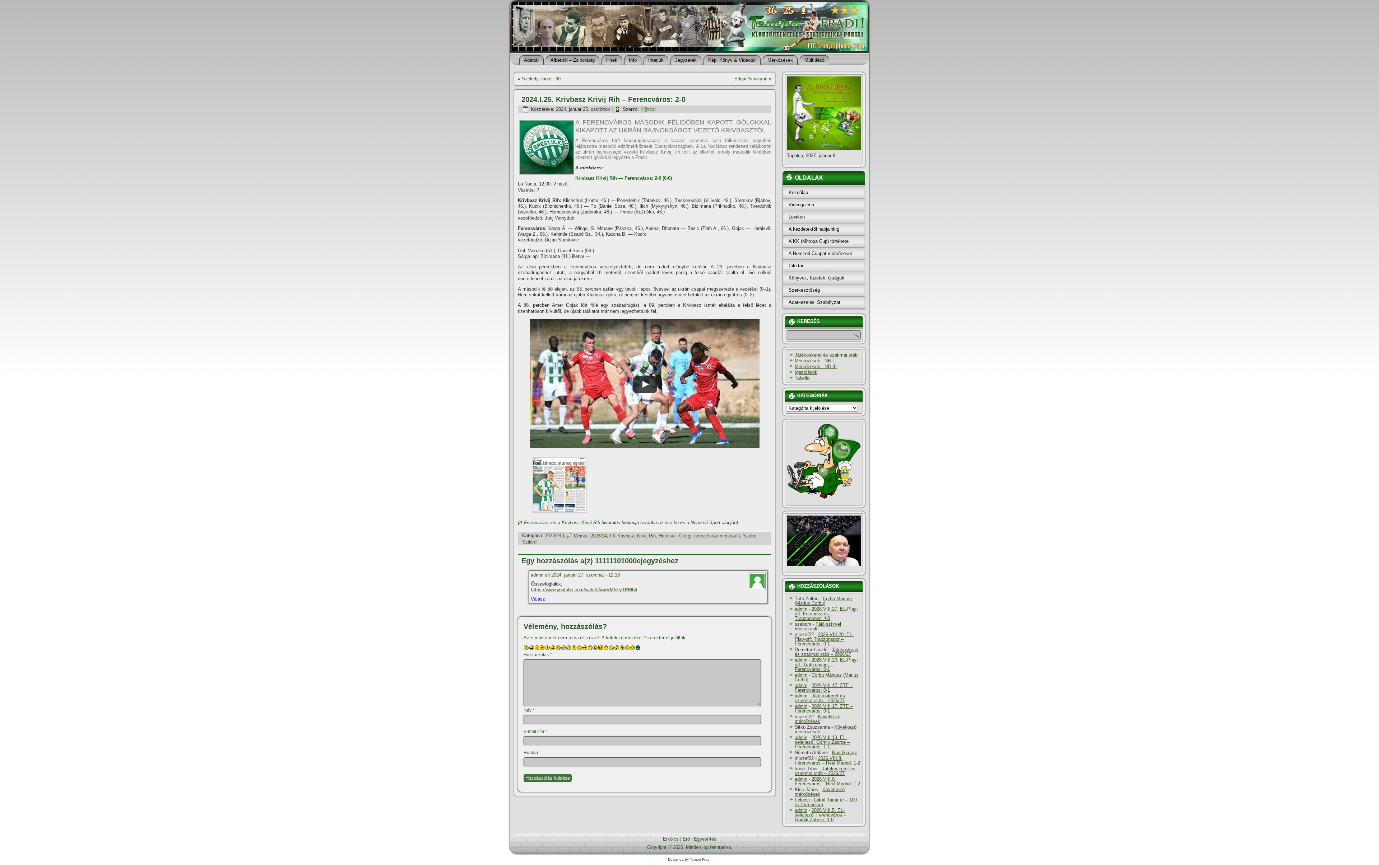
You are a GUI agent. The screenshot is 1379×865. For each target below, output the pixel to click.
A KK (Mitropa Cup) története (819, 241)
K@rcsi (648, 109)
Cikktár (796, 265)
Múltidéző (814, 60)
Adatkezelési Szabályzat (814, 302)
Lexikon (797, 217)
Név (529, 710)
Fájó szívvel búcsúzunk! (818, 626)
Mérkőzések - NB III (816, 366)
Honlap (531, 752)
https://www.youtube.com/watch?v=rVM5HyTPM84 (584, 589)
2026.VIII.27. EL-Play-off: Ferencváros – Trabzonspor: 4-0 (826, 613)
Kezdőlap (798, 192)
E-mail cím (535, 731)
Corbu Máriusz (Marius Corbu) (824, 601)
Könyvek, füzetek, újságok (816, 278)
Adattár (531, 60)
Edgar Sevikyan (750, 78)
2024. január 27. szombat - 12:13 (585, 575)
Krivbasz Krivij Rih (581, 522)
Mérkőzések (780, 60)
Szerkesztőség (804, 290)
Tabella (802, 378)
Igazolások (806, 372)
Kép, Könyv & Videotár (732, 60)
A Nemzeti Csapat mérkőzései (820, 253)
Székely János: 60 (541, 78)
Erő (686, 839)
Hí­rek (611, 60)
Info (633, 60)
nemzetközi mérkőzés (717, 536)
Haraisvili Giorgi (675, 536)
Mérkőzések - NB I (814, 360)
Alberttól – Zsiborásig (573, 60)
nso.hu (672, 522)
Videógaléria (801, 204)
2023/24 (553, 536)
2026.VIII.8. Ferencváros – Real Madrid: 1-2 (827, 761)
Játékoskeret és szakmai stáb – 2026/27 (827, 652)
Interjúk (656, 60)
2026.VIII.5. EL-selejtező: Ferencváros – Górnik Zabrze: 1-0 (820, 815)
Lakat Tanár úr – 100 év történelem (826, 802)
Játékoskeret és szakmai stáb (826, 355)
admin (537, 575)
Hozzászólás (538, 654)
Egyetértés (705, 839)
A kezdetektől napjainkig (814, 229)
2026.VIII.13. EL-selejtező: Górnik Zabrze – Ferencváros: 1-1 (822, 742)
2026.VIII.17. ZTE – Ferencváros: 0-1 (824, 688)
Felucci (802, 800)
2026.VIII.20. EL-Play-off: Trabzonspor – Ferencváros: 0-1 (824, 639)
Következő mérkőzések (817, 719)
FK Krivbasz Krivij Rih (633, 536)
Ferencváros (537, 522)
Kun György (844, 752)
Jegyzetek (686, 60)
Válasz (538, 599)
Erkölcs (671, 839)
